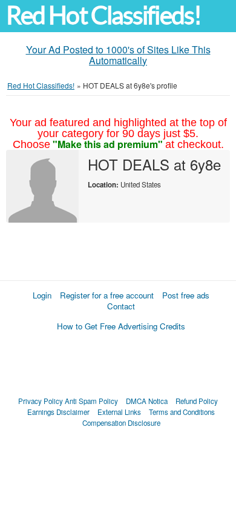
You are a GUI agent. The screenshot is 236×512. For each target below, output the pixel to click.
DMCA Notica (147, 401)
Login (42, 295)
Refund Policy (196, 401)
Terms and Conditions (182, 412)
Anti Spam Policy (91, 401)
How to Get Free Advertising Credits (121, 326)
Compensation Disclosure (121, 423)
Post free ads (185, 295)
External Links (119, 412)
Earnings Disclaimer (58, 412)
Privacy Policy (40, 401)
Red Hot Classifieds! (103, 15)
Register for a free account (107, 295)
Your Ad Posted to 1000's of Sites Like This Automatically (118, 54)
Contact (121, 306)
